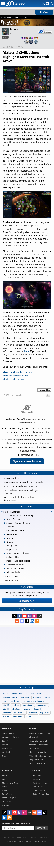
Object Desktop (8, 733)
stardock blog (44, 390)
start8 (5, 701)
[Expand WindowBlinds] (4, 572)
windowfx (7, 713)
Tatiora (14, 29)
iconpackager (42, 705)
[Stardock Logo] (16, 3)
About (4, 775)
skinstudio (16, 709)
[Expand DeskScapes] (4, 534)
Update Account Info (40, 794)
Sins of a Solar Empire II (38, 744)
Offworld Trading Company (40, 756)
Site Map (45, 841)
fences (5, 693)
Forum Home (6, 17)
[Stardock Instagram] (34, 615)
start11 (6, 709)
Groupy (5, 756)
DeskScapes (7, 748)
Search (17, 17)
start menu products (34, 693)
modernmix (17, 716)
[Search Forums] (51, 3)
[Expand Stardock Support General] (4, 523)
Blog (4, 779)
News (4, 790)
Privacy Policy (11, 841)
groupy (47, 697)
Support (37, 770)
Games (32, 728)
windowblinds (17, 693)
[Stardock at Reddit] (17, 620)
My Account (37, 779)
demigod (37, 709)
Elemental (33, 737)
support (29, 716)
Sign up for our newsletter (17, 823)
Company (7, 770)
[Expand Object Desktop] (4, 519)
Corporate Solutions (10, 737)
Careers (5, 786)
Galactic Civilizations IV (38, 741)
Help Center (37, 775)
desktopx (15, 705)
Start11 (5, 741)
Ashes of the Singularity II (39, 733)
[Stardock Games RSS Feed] (36, 620)
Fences (5, 744)
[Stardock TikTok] (27, 620)
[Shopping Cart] (47, 3)
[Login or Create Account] (43, 3)
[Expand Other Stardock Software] (4, 553)
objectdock (25, 697)
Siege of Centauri (36, 759)
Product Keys (37, 786)
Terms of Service (25, 841)
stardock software (10, 697)
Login (25, 17)
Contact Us (6, 801)
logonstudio (44, 713)
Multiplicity (6, 752)
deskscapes (15, 701)
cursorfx (27, 709)
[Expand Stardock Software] (1, 511)
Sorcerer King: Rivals (37, 763)
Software (7, 728)
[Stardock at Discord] (22, 620)
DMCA (36, 841)
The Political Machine (38, 752)
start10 (6, 705)
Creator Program (9, 798)
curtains (6, 716)
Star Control (34, 748)
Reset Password (38, 790)
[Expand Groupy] (4, 542)
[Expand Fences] (4, 538)
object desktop (19, 713)
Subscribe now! (27, 600)
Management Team (10, 783)
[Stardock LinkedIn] (31, 620)
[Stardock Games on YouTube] (24, 615)
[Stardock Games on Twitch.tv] (29, 615)
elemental (33, 713)
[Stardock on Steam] (39, 615)
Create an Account (39, 783)
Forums (5, 805)
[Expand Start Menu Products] (4, 564)
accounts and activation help (35, 701)
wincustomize (28, 705)
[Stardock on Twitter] (14, 615)
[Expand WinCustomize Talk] (4, 568)
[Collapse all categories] (51, 511)
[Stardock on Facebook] (19, 615)
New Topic (44, 12)
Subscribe (42, 828)
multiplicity (37, 697)
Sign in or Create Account (27, 461)
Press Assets (7, 794)
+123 (5, 37)
